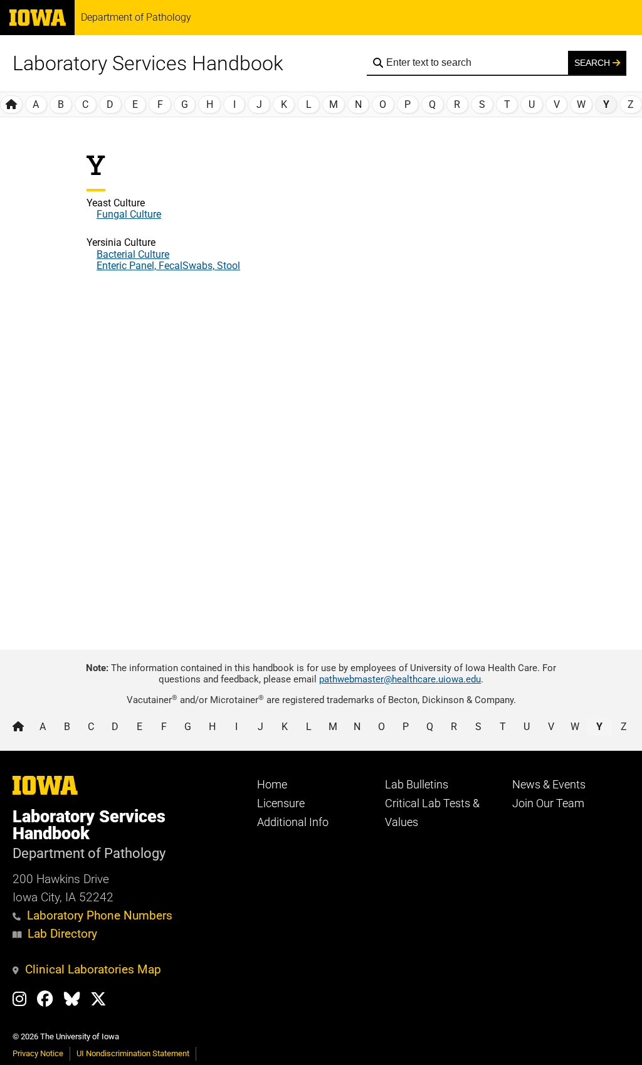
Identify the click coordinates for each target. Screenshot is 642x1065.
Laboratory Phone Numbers (99, 915)
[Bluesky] (77, 1001)
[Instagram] (25, 1001)
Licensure (281, 803)
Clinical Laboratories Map (93, 969)
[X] (103, 1001)
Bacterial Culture (133, 254)
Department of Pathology (136, 17)
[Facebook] (50, 1001)
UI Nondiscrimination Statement (132, 1053)
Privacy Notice (38, 1053)
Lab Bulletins (416, 784)
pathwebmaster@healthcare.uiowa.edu (400, 679)
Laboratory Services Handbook (148, 63)
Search (593, 63)
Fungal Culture (129, 214)
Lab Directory (62, 933)
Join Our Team (548, 803)
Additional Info (293, 822)
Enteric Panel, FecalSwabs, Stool (168, 266)
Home (272, 784)
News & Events (549, 784)
